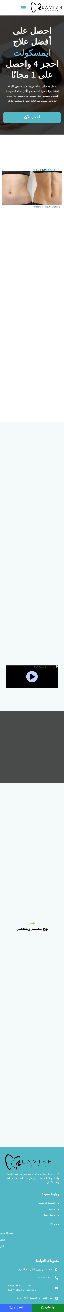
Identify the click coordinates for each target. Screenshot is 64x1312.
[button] (23, 7)
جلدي (3, 1240)
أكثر (2, 1247)
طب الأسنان (6, 1233)
